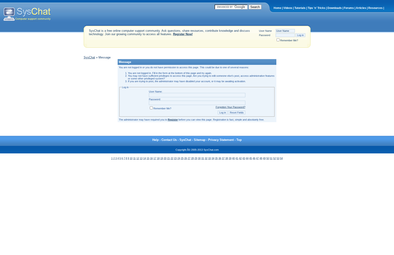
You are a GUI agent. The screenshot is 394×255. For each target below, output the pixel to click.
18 (158, 158)
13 (141, 158)
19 (161, 158)
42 (240, 158)
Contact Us (169, 140)
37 (223, 158)
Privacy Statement (221, 140)
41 (237, 158)
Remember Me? (289, 40)
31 (202, 158)
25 (182, 158)
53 (278, 158)
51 (271, 158)
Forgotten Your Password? (230, 107)
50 (267, 158)
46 (254, 158)
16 (151, 158)
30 (199, 158)
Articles (361, 8)
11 (134, 158)
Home (277, 8)
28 (192, 158)
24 (178, 158)
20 (165, 158)
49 (264, 158)
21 (168, 158)
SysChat (89, 57)
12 (137, 158)
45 (250, 158)
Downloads (334, 8)
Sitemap (199, 140)
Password (264, 35)
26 (185, 158)
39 (230, 158)
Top (239, 140)
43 (243, 158)
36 (219, 158)
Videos (287, 8)
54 (281, 158)
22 (172, 158)
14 (144, 158)
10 (131, 158)
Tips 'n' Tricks (316, 8)
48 (260, 158)
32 (206, 158)
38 (226, 158)
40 (233, 158)
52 (274, 158)
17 (154, 158)
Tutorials (300, 8)
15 (148, 158)
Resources (375, 8)
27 (189, 158)
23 (175, 158)
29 (195, 158)
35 (216, 158)
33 (209, 158)
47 (257, 158)
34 (213, 158)
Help (155, 140)
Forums (349, 8)
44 (247, 158)
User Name (265, 30)
